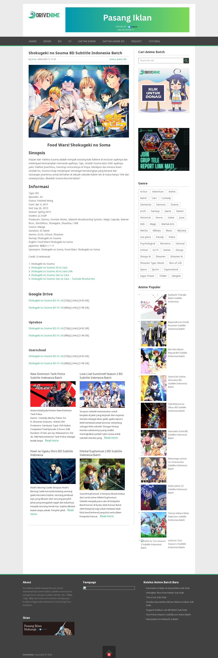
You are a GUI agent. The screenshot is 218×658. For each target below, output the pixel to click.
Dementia (145, 204)
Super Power (147, 275)
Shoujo (179, 250)
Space (143, 269)
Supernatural (171, 269)
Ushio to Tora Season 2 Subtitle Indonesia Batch (177, 544)
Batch (120, 59)
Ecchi (143, 211)
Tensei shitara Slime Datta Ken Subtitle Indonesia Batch (178, 516)
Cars (154, 198)
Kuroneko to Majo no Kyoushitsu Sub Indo (168, 588)
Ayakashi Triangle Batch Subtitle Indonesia (177, 298)
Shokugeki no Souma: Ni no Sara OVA (52, 271)
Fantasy (155, 211)
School (144, 250)
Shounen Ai (176, 256)
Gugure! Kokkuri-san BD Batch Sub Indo (166, 609)
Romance (165, 243)
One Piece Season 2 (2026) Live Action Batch (168, 614)
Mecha (144, 230)
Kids (142, 224)
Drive (34, 59)
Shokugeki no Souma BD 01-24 (46, 300)
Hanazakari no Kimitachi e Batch (162, 619)
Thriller (163, 275)
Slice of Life (175, 262)
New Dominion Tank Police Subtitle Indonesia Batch (47, 376)
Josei (181, 217)
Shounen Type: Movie (152, 262)
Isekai (171, 217)
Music (169, 230)
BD (59, 41)
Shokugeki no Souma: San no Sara (50, 275)
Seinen (167, 250)
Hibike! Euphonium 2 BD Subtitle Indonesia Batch (101, 453)
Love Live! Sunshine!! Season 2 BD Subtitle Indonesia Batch (101, 376)
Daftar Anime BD (113, 41)
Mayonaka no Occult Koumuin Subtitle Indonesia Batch (178, 325)
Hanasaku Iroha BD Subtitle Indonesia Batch (178, 435)
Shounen (160, 256)
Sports (155, 269)
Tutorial (154, 41)
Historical (145, 217)
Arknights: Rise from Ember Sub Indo (165, 592)
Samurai (180, 243)
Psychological (147, 243)
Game (168, 211)
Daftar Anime (87, 41)
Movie (47, 41)
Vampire (176, 275)
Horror (159, 217)
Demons (161, 204)
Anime (33, 41)
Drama (174, 204)
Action (143, 191)
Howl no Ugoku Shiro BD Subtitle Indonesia (51, 453)
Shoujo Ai (145, 256)
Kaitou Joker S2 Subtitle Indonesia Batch (177, 489)
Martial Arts (167, 224)
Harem (180, 211)
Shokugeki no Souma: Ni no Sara (49, 267)
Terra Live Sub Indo (156, 597)
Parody (160, 237)
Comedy (166, 198)
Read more (52, 440)
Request (136, 41)
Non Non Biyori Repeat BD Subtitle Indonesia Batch (177, 353)
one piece (145, 237)
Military (157, 230)
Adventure (158, 191)
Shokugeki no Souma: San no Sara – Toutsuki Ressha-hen (63, 278)
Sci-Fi (155, 250)
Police (172, 237)
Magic (153, 224)
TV (69, 41)
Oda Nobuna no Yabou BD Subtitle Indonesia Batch (177, 407)
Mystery (181, 230)
